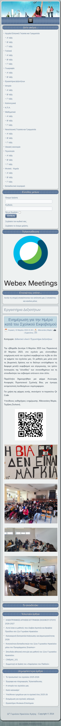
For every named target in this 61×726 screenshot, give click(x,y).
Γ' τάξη (9, 46)
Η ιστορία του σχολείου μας (17, 686)
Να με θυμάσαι (11, 212)
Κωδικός (9, 205)
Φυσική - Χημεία (12, 169)
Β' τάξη (10, 42)
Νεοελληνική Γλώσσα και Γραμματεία (20, 129)
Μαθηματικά (10, 112)
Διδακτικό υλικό (22, 339)
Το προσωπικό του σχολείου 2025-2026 (22, 677)
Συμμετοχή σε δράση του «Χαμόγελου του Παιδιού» (27, 664)
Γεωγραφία (9, 68)
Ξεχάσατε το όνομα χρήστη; (16, 226)
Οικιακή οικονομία (12, 147)
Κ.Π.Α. (7, 108)
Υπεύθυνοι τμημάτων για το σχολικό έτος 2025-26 (27, 694)
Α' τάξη (10, 38)
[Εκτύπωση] (54, 330)
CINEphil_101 (12, 660)
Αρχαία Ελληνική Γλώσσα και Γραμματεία (22, 33)
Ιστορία (8, 86)
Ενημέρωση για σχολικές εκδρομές (20, 699)
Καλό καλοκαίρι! (12, 690)
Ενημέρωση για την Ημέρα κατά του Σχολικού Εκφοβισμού (30, 321)
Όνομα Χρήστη (11, 198)
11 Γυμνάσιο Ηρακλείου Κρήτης (21, 714)
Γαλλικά (8, 51)
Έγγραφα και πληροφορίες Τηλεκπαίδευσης (24, 681)
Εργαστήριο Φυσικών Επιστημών (20, 703)
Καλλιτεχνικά (10, 103)
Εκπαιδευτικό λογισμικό (15, 186)
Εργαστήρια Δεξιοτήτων (15, 81)
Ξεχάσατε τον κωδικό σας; (16, 221)
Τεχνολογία (9, 151)
